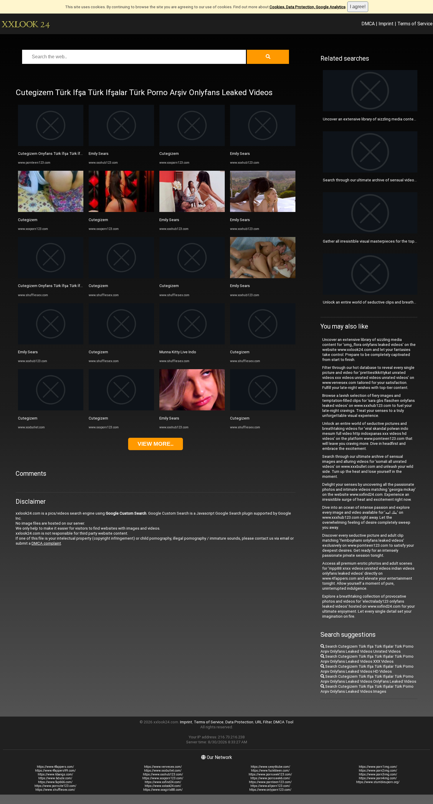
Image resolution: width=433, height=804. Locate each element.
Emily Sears (28, 351)
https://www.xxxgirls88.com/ (163, 790)
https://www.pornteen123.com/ (270, 782)
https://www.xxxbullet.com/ (162, 770)
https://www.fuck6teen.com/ (270, 770)
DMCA (368, 23)
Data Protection (239, 722)
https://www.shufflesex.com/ (55, 790)
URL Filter (263, 722)
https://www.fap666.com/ (55, 782)
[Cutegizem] (50, 210)
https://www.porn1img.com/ (378, 767)
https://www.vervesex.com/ (163, 767)
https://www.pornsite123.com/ (55, 786)
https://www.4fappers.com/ (55, 767)
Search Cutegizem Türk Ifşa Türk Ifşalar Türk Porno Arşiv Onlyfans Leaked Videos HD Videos (367, 669)
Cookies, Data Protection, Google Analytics (308, 6)
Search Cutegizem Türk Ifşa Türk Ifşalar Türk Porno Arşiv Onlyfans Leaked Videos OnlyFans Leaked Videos (368, 679)
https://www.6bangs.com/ (55, 774)
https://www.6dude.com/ (55, 778)
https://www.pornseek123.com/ (270, 774)
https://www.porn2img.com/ (378, 770)
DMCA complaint (46, 543)
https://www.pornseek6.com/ (270, 778)
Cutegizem (27, 219)
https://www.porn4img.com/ (378, 778)
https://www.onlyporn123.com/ (270, 790)
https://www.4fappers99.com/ (55, 770)
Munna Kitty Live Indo (177, 351)
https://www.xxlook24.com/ (163, 786)
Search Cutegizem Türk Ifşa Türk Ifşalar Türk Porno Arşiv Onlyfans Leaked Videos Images (367, 689)
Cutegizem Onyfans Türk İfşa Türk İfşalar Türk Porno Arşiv (68, 153)
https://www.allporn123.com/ (270, 786)
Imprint (386, 23)
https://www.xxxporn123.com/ (162, 778)
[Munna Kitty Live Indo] (192, 343)
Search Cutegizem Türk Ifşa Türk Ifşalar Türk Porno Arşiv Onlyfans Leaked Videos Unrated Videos (367, 649)
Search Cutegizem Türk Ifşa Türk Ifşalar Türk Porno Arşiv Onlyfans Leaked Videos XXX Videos (367, 659)
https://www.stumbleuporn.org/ (377, 782)
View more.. (155, 444)
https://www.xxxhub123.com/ (163, 774)
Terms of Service (414, 23)
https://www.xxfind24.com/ (163, 782)
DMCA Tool (283, 722)
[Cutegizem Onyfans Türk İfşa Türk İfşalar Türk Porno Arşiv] (50, 144)
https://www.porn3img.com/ (378, 774)
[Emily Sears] (50, 343)
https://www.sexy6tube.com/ (270, 767)
